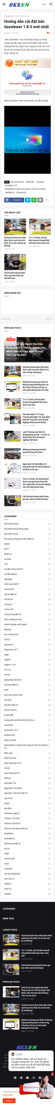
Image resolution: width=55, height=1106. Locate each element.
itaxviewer (40, 182)
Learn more (8, 1095)
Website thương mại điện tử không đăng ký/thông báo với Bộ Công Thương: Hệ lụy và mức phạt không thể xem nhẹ (36, 386)
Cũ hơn (49, 319)
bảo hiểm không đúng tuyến (27, 529)
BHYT (27, 549)
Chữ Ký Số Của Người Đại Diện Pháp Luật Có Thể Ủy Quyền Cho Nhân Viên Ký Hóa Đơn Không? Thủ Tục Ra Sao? (35, 991)
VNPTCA (27, 889)
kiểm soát (27, 753)
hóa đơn (27, 700)
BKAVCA (27, 554)
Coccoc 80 (27, 609)
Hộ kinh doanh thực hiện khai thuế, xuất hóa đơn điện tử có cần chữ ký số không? (15, 241)
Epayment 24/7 (27, 649)
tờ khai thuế (21, 193)
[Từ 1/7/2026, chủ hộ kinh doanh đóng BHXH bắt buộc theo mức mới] (40, 227)
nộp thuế (27, 798)
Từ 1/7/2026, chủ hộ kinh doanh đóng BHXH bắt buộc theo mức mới (39, 240)
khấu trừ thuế (27, 740)
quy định (27, 808)
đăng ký (27, 629)
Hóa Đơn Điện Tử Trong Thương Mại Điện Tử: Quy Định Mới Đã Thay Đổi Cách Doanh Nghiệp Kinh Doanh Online (36, 418)
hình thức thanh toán (27, 695)
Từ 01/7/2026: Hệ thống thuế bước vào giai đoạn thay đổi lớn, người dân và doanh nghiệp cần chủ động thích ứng (37, 483)
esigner (27, 659)
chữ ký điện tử (27, 594)
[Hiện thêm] (47, 200)
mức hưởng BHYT (27, 773)
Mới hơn (6, 319)
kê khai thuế (27, 735)
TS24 (27, 864)
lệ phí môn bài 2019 (27, 763)
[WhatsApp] (34, 200)
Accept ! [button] (9, 1101)
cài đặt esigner (27, 574)
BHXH (27, 544)
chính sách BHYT (27, 584)
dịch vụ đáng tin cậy (27, 619)
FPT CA (27, 670)
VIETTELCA (27, 879)
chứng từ (27, 604)
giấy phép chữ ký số (27, 680)
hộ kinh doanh (27, 710)
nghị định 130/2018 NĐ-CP (27, 793)
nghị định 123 (27, 783)
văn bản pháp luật (27, 874)
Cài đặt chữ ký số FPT (27, 569)
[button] (4, 4)
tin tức (27, 848)
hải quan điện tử (27, 685)
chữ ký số (27, 599)
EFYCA (27, 639)
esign (27, 655)
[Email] (40, 200)
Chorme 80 (27, 589)
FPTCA (27, 675)
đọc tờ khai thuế (22, 16)
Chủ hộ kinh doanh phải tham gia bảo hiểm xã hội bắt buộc (14, 275)
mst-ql (27, 768)
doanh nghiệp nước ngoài (27, 624)
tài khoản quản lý (27, 813)
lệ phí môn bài (27, 758)
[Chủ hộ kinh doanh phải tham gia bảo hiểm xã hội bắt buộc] (15, 262)
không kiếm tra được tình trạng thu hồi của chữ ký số (25, 189)
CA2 (27, 564)
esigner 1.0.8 (27, 665)
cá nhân (27, 559)
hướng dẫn (30, 182)
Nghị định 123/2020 (27, 788)
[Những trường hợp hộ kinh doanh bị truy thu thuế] (12, 453)
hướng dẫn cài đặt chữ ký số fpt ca (27, 720)
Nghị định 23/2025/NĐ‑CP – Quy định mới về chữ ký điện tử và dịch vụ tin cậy (36, 467)
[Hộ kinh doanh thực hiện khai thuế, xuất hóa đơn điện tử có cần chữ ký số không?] (15, 227)
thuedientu (27, 833)
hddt (27, 690)
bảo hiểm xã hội (27, 534)
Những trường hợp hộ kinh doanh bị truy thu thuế (34, 450)
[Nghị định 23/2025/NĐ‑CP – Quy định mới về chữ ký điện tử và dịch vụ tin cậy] (12, 468)
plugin (27, 803)
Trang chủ (8, 16)
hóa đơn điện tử (27, 705)
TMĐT (27, 854)
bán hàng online (27, 524)
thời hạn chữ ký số (27, 823)
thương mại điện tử (27, 843)
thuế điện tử (9, 193)
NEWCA (27, 778)
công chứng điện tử (27, 614)
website (27, 894)
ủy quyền (27, 869)
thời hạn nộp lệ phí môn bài (27, 828)
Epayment (27, 644)
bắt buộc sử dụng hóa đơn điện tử (27, 539)
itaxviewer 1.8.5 (11, 185)
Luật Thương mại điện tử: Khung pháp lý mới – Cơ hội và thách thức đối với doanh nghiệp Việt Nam (36, 436)
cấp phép (27, 579)
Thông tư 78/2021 (27, 818)
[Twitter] (27, 200)
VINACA (27, 884)
